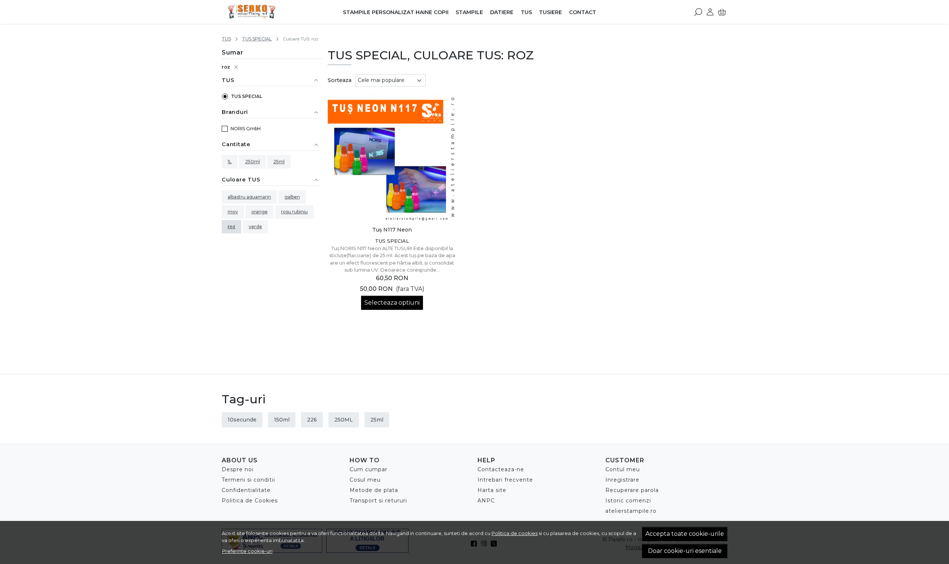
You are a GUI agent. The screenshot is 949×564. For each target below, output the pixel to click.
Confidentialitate (246, 490)
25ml (279, 161)
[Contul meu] (710, 11)
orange (259, 211)
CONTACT (582, 12)
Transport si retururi (378, 500)
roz (226, 67)
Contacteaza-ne (500, 469)
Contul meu (622, 469)
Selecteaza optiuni (392, 302)
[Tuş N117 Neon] (392, 157)
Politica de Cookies (250, 500)
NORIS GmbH (246, 128)
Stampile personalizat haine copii (396, 12)
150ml (282, 419)
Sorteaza (339, 80)
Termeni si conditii (248, 479)
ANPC (486, 500)
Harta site (491, 490)
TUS (526, 12)
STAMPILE (469, 12)
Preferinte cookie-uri (247, 551)
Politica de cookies (515, 533)
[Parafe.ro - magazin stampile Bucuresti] (268, 12)
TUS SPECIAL (257, 39)
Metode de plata (374, 490)
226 (312, 419)
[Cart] (722, 11)
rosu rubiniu (294, 211)
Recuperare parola (632, 490)
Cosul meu (365, 479)
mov (233, 211)
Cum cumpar (368, 469)
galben (292, 197)
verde (255, 226)
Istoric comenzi (628, 500)
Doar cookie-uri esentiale (685, 550)
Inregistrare (622, 479)
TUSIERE (550, 12)
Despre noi (238, 469)
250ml (252, 161)
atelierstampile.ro (631, 511)
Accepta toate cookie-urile (684, 533)
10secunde (242, 419)
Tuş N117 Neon (392, 229)
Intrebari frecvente (505, 479)
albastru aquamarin (249, 197)
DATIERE (501, 12)
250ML (343, 419)
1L (230, 161)
